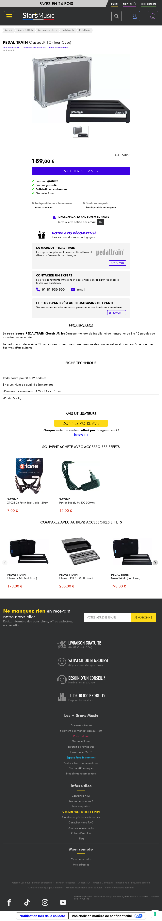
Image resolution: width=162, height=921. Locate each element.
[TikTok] (27, 902)
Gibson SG (84, 882)
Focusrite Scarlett (140, 882)
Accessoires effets (47, 30)
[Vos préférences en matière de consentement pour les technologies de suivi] (155, 914)
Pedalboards (68, 30)
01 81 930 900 (87, 682)
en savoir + (116, 312)
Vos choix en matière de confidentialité (102, 916)
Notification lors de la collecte (42, 916)
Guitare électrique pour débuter (46, 887)
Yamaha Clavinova (102, 882)
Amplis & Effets (25, 30)
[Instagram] (45, 902)
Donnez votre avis (81, 423)
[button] (81, 132)
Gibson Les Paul (21, 882)
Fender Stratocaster (43, 882)
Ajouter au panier (81, 171)
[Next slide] (155, 562)
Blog (81, 838)
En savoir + (81, 434)
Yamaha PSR (122, 882)
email (81, 289)
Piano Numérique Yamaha (119, 887)
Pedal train (84, 30)
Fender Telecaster (65, 882)
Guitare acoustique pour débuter (84, 887)
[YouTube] (63, 902)
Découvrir (117, 263)
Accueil (8, 30)
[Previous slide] (5, 562)
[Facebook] (9, 902)
